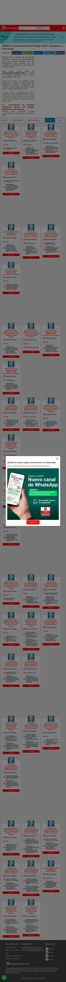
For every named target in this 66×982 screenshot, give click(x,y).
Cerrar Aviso (33, 522)
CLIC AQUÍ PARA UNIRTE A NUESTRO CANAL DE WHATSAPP (29, 466)
